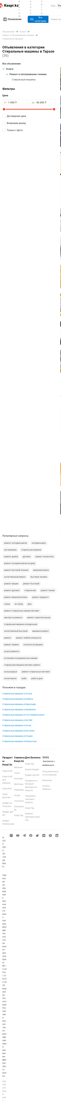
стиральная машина (31, 550)
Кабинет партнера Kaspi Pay (32, 816)
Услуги (9, 69)
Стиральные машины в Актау (16, 725)
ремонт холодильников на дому (19, 563)
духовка (27, 556)
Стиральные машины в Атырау (17, 736)
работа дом (36, 678)
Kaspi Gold (7, 771)
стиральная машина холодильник (20, 624)
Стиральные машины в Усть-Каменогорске (23, 715)
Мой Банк (19, 784)
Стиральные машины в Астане (17, 693)
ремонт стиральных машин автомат (21, 611)
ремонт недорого (40, 597)
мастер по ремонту (13, 617)
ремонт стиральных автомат (36, 671)
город (7, 604)
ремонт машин (11, 583)
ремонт (7, 638)
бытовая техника (38, 577)
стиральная (30, 590)
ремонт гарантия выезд (38, 617)
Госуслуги (19, 801)
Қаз (53, 5)
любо (24, 678)
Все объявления (11, 63)
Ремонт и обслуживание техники (27, 74)
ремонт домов (11, 556)
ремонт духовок (12, 590)
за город (19, 604)
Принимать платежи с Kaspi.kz (30, 799)
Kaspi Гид (18, 815)
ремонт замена (11, 644)
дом (29, 604)
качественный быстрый (16, 631)
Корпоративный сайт (4, 1091)
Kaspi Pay (29, 764)
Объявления (14, 19)
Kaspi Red (7, 788)
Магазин (18, 767)
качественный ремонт (15, 577)
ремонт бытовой (31, 583)
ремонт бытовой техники (16, 570)
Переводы (19, 790)
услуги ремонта (11, 651)
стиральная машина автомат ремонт (22, 665)
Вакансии (47, 780)
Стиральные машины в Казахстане (19, 741)
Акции (17, 795)
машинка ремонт (40, 631)
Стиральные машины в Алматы (17, 699)
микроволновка (41, 570)
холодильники (39, 543)
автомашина (10, 550)
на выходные (10, 671)
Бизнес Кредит (32, 769)
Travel (17, 773)
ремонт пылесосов (44, 556)
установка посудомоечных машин (20, 658)
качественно (10, 678)
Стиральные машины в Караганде (19, 704)
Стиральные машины (24, 79)
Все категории (40, 19)
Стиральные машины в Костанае (18, 731)
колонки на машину (33, 644)
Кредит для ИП (32, 775)
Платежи (18, 778)
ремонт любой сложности (28, 638)
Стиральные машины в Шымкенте (19, 709)
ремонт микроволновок (15, 597)
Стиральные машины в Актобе (17, 720)
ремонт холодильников (15, 543)
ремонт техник (48, 590)
